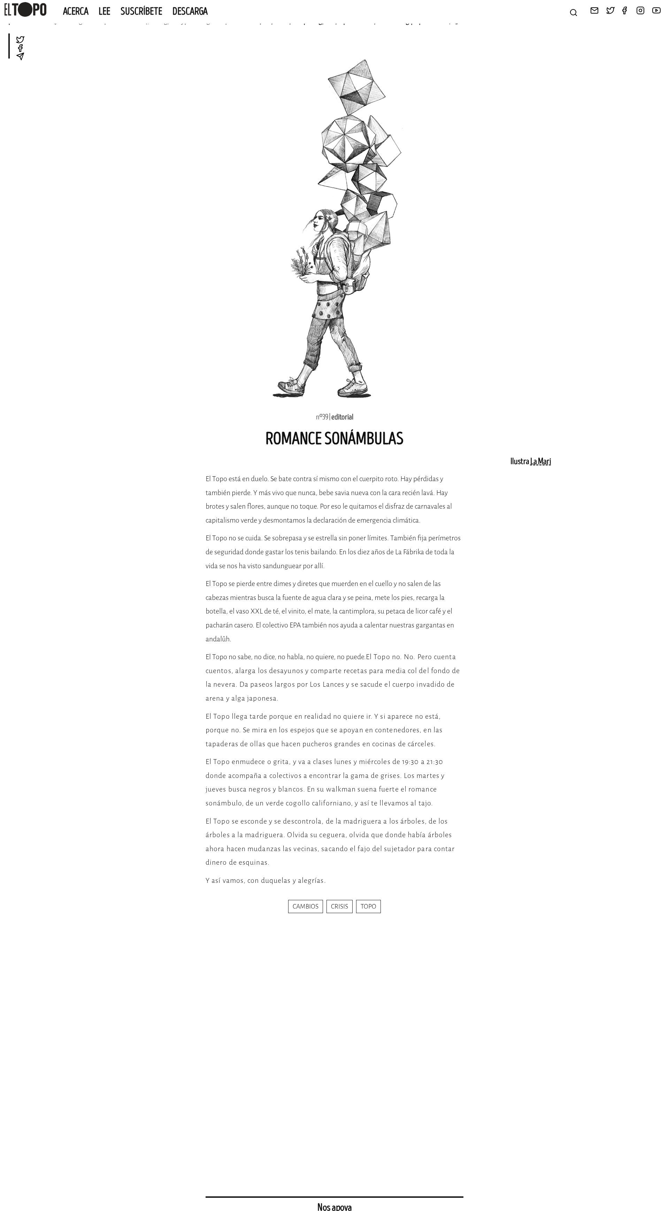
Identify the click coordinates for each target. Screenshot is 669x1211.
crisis (339, 906)
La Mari (540, 461)
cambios (305, 906)
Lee (104, 11)
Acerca (76, 11)
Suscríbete (141, 11)
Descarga (190, 11)
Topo (368, 906)
